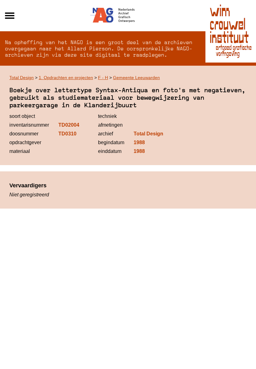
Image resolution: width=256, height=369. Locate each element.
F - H (103, 77)
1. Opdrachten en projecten (66, 77)
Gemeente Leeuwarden (136, 77)
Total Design (21, 77)
